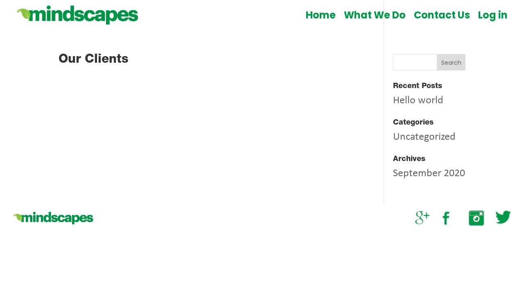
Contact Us (442, 15)
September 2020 (429, 173)
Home (321, 15)
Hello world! (420, 100)
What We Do (375, 15)
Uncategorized (424, 137)
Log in (493, 15)
